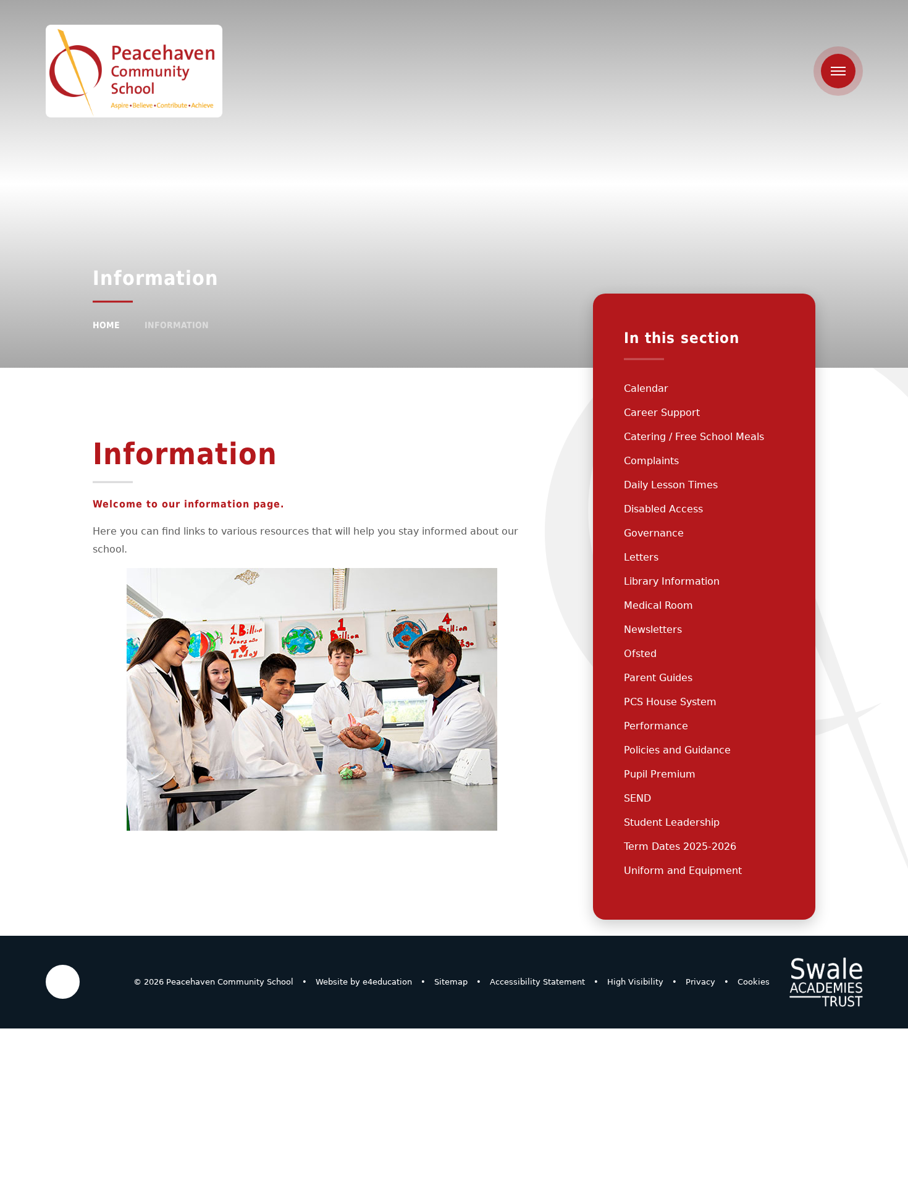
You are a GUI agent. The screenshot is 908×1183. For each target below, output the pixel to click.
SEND (637, 798)
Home (106, 325)
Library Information (672, 581)
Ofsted (640, 653)
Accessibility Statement (537, 981)
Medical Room (658, 605)
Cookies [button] (754, 981)
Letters (641, 557)
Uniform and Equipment (683, 870)
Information (177, 325)
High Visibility (635, 981)
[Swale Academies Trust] (825, 982)
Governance (654, 533)
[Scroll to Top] (63, 982)
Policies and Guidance (677, 750)
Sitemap (451, 981)
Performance (656, 726)
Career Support (662, 412)
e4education (387, 981)
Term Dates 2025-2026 (680, 846)
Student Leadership (672, 822)
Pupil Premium (660, 774)
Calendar (646, 388)
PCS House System (670, 702)
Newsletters (653, 629)
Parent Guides (658, 678)
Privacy (700, 981)
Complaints (651, 461)
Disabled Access (663, 509)
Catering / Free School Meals (694, 437)
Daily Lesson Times (671, 485)
